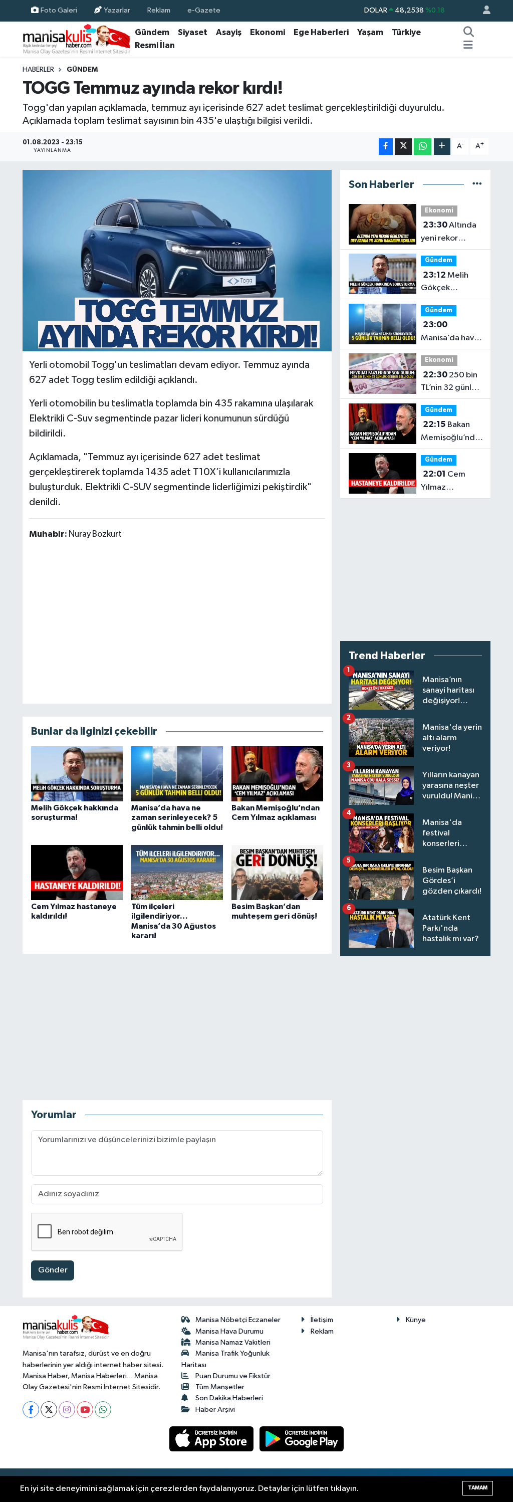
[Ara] (468, 32)
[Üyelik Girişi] (482, 11)
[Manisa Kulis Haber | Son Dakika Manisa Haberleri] (77, 39)
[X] (49, 1409)
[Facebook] (31, 1409)
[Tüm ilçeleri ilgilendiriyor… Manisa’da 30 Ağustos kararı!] (177, 872)
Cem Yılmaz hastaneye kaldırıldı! (443, 482)
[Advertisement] (177, 621)
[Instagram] (67, 1409)
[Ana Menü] (468, 45)
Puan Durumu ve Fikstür (233, 1376)
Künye (416, 1320)
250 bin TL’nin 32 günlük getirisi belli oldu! (450, 382)
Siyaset (192, 32)
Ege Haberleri (321, 32)
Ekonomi (267, 32)
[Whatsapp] (103, 1409)
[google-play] (302, 1438)
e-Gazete (203, 10)
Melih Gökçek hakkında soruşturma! (444, 283)
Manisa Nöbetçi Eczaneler (238, 1320)
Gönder (53, 1270)
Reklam (158, 10)
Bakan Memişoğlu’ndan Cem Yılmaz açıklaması (452, 432)
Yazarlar (117, 10)
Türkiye (406, 32)
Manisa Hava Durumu (229, 1331)
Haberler (38, 69)
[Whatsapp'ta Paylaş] (422, 146)
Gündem (152, 32)
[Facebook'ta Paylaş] (386, 146)
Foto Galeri (59, 10)
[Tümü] (477, 184)
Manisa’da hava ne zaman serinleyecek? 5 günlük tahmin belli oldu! (177, 817)
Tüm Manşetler (219, 1387)
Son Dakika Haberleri (229, 1398)
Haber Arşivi (215, 1409)
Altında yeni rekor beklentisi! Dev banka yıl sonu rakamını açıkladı (448, 233)
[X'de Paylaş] (403, 146)
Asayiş (228, 32)
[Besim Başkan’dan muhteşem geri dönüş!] (277, 872)
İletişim (322, 1320)
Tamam (477, 1487)
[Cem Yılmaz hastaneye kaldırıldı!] (77, 872)
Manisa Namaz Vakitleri (233, 1342)
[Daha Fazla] (442, 146)
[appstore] (212, 1438)
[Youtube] (85, 1409)
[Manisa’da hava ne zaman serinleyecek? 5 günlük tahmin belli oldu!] (177, 773)
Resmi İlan (155, 45)
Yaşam (370, 32)
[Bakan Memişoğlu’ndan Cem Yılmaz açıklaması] (277, 773)
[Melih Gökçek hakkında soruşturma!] (77, 773)
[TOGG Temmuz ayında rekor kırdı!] (177, 260)
